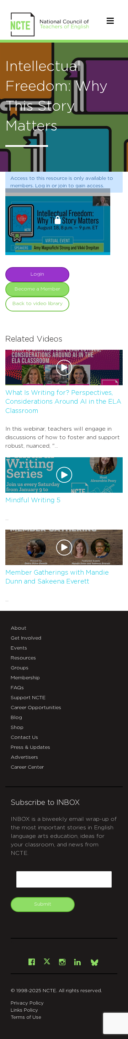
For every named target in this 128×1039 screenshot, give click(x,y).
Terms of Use (26, 1017)
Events (19, 648)
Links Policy (24, 1010)
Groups (19, 667)
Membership (25, 677)
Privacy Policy (27, 1003)
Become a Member (37, 289)
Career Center (27, 767)
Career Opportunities (36, 707)
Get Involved (26, 638)
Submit (42, 904)
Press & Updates (30, 747)
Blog (16, 717)
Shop (17, 727)
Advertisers (24, 757)
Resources (23, 658)
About (18, 628)
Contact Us (24, 737)
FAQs (17, 687)
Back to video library (37, 303)
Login (37, 274)
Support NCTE (28, 697)
